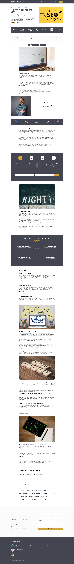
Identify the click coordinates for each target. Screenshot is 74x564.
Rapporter (30, 543)
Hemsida (52, 516)
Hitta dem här (24, 528)
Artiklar (42, 1)
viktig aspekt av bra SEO (37, 86)
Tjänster (30, 542)
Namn (39, 511)
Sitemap (48, 543)
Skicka (56, 174)
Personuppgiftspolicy (59, 543)
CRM (38, 547)
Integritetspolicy (58, 542)
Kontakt (61, 1)
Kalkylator (50, 1)
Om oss (56, 1)
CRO (38, 545)
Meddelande (40, 520)
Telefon (52, 511)
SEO (29, 44)
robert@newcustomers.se (47, 109)
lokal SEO (26, 464)
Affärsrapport (37, 1)
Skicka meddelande (51, 528)
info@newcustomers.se (16, 526)
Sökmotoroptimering (35, 44)
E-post (39, 516)
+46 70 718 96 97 (47, 108)
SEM (27, 1)
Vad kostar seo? (43, 44)
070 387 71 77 (15, 524)
